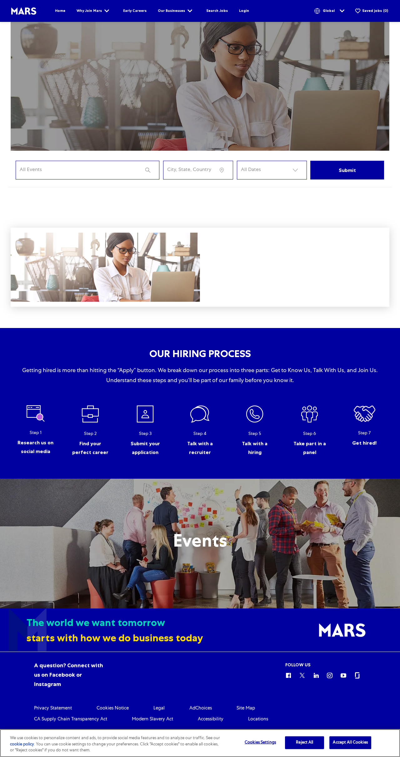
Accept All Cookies (350, 742)
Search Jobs (217, 10)
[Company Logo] (23, 11)
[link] (68, 675)
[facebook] (288, 674)
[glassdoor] (357, 674)
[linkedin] (316, 674)
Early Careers (135, 10)
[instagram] (329, 674)
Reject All (304, 742)
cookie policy (22, 745)
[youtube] (343, 674)
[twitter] (302, 674)
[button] (272, 170)
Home (60, 10)
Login (244, 10)
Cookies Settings (260, 742)
